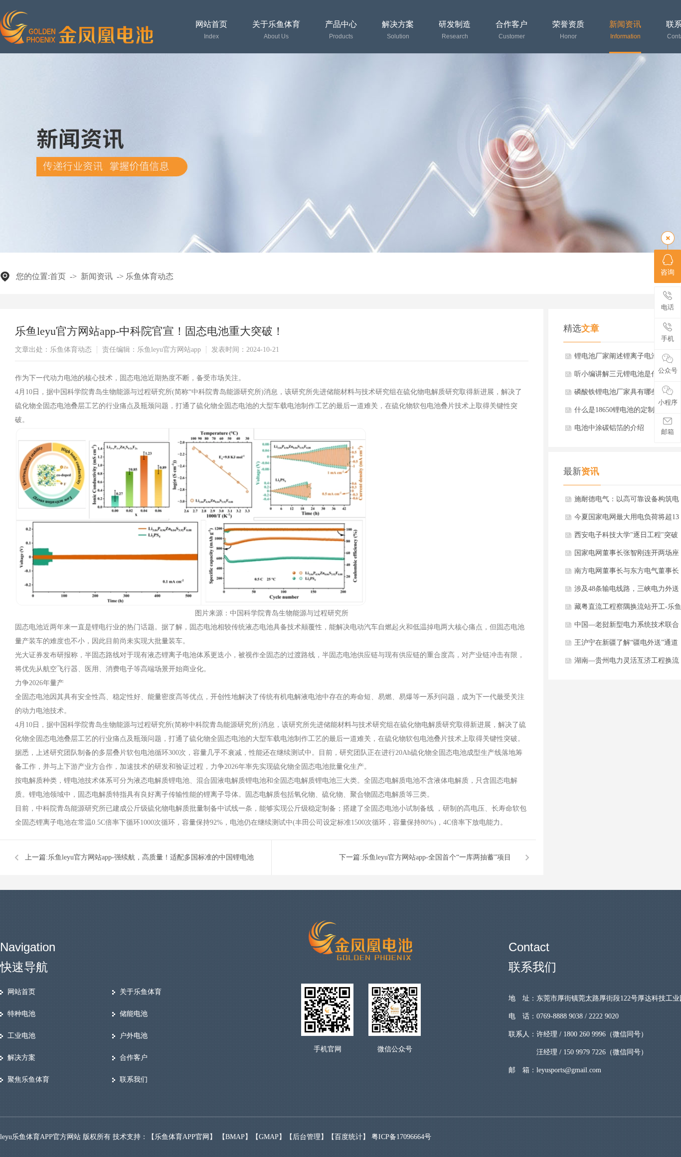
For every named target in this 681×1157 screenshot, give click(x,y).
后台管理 (307, 1137)
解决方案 (398, 30)
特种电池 (21, 1013)
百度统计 (348, 1137)
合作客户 (511, 30)
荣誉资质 (568, 30)
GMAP (269, 1137)
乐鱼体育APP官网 (182, 1137)
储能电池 (134, 1013)
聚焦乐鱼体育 (28, 1079)
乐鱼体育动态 (149, 276)
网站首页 (211, 30)
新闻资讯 (625, 30)
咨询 (668, 272)
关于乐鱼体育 (276, 30)
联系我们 (134, 1079)
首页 (58, 276)
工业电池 (21, 1035)
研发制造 (455, 30)
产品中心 (341, 30)
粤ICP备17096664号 (401, 1137)
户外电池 (134, 1035)
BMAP (235, 1137)
